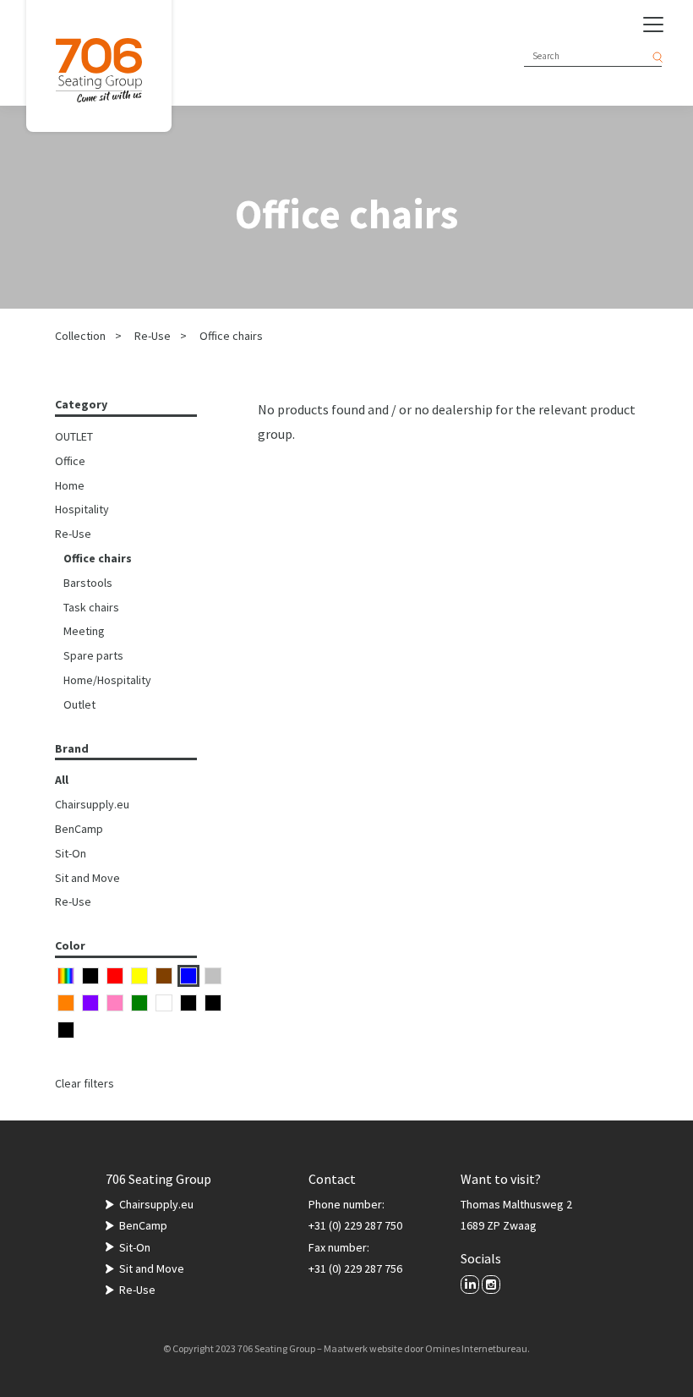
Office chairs (231, 335)
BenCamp (79, 828)
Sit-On (70, 853)
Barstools (87, 582)
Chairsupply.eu (92, 804)
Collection (80, 335)
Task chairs (91, 607)
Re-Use (152, 335)
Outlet (79, 704)
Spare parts (93, 655)
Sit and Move (87, 877)
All (61, 779)
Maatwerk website (363, 1348)
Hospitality (82, 509)
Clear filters (84, 1083)
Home (70, 485)
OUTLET (74, 436)
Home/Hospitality (107, 680)
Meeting (84, 630)
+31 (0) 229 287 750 (355, 1225)
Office (70, 460)
